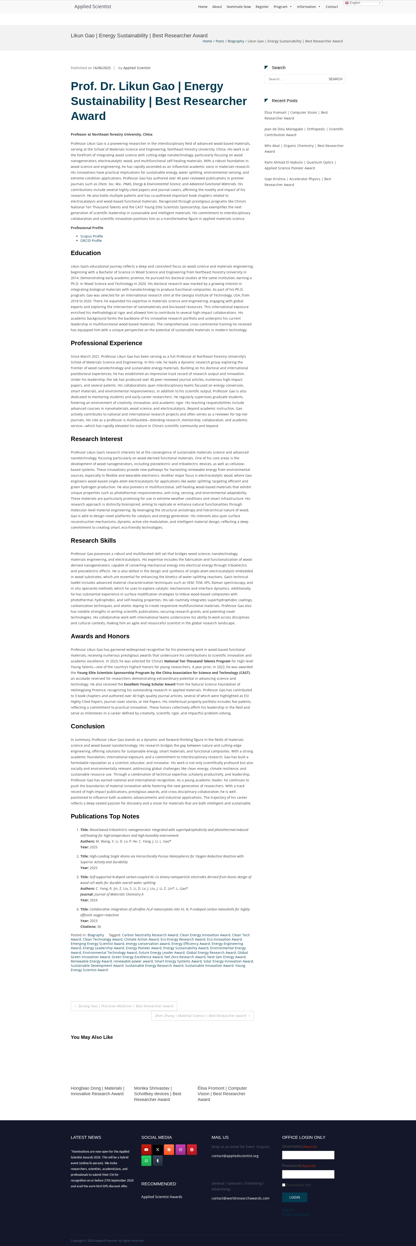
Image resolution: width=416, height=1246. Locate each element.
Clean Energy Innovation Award (205, 935)
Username (299, 1146)
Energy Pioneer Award (144, 948)
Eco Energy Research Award (183, 939)
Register (262, 6)
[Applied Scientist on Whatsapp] (146, 1160)
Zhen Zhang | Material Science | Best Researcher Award (200, 1015)
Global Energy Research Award (211, 952)
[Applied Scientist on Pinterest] (192, 1149)
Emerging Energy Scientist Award (97, 943)
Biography (236, 41)
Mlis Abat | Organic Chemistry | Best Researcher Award (304, 148)
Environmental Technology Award (110, 952)
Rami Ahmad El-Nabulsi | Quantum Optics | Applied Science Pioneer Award (300, 165)
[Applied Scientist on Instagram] (181, 1149)
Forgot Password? (296, 1214)
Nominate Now (239, 6)
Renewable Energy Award (91, 961)
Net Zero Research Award (185, 957)
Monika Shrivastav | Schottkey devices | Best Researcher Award (94, 1094)
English (354, 3)
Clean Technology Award (103, 939)
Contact (332, 6)
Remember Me (298, 1185)
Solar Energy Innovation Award (228, 961)
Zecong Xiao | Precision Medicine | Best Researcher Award (125, 1006)
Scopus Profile (91, 236)
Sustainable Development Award (97, 965)
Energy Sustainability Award (185, 948)
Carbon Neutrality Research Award (150, 935)
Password (299, 1165)
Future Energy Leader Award (162, 952)
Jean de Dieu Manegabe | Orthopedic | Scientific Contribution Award (304, 132)
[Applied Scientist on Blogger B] (169, 1149)
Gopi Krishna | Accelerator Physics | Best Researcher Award (298, 182)
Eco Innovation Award (224, 939)
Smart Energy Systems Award (178, 961)
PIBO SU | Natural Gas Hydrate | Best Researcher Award (223, 1094)
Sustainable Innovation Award (209, 965)
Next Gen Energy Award (226, 957)
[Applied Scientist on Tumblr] (158, 1160)
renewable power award (133, 961)
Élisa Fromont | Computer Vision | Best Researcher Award (158, 1094)
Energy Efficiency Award (190, 943)
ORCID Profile (91, 240)
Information (306, 6)
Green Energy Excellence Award (137, 957)
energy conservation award (148, 943)
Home (203, 6)
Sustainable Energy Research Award (154, 965)
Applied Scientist (92, 6)
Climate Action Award (141, 939)
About (217, 6)
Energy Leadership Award (103, 948)
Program (280, 6)
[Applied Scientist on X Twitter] (158, 1149)
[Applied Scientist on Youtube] (146, 1149)
